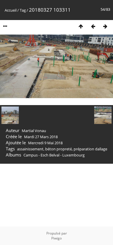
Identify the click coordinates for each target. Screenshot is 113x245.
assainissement (30, 149)
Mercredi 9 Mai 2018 (45, 142)
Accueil (11, 10)
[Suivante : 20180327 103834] (105, 26)
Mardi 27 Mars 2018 (41, 136)
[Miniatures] (81, 26)
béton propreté (58, 149)
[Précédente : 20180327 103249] (93, 26)
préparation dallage (90, 149)
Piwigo (56, 238)
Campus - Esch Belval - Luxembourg (54, 155)
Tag (23, 10)
